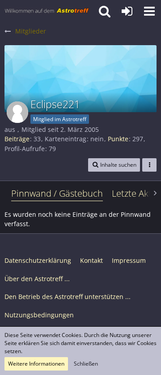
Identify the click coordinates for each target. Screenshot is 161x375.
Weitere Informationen (36, 363)
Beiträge (17, 139)
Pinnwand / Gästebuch (57, 193)
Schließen (86, 363)
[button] (149, 11)
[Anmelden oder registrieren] (127, 11)
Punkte (118, 139)
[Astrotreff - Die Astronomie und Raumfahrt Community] (47, 11)
